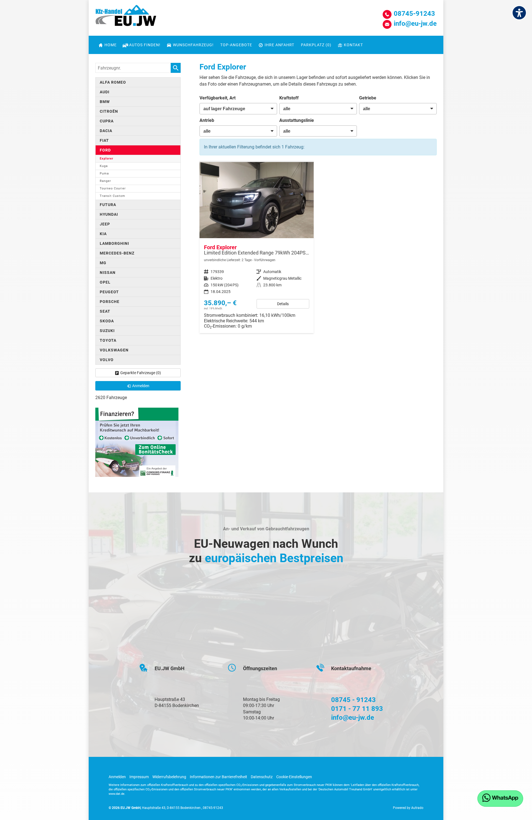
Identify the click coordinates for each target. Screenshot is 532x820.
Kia (103, 234)
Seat (105, 311)
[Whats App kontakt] (500, 798)
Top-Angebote (236, 45)
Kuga (104, 166)
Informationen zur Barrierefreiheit (218, 777)
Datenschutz (262, 777)
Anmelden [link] (140, 386)
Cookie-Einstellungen (294, 777)
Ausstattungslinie (296, 120)
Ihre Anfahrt (279, 45)
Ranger (105, 181)
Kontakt (353, 45)
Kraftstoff (289, 98)
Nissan (108, 272)
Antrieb (207, 120)
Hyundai (109, 214)
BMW (105, 101)
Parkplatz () (316, 45)
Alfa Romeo (113, 82)
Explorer (106, 158)
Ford (105, 150)
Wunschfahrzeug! (193, 45)
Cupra (107, 121)
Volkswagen (114, 350)
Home (110, 45)
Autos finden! (144, 45)
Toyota (108, 340)
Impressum (139, 777)
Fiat (104, 140)
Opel (105, 282)
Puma (104, 173)
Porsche (109, 301)
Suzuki (107, 330)
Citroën (109, 111)
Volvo (107, 360)
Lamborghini (114, 243)
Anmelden (117, 777)
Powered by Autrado (408, 808)
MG (103, 263)
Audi (104, 92)
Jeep (105, 224)
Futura (108, 204)
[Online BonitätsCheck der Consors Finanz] (136, 441)
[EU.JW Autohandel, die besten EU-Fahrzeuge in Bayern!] (125, 17)
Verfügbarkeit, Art (218, 98)
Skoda (107, 321)
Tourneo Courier (113, 188)
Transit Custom (112, 196)
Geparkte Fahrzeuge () (140, 373)
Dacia (106, 130)
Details (283, 304)
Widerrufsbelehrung (169, 777)
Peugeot (109, 292)
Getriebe (367, 98)
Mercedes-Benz (117, 253)
